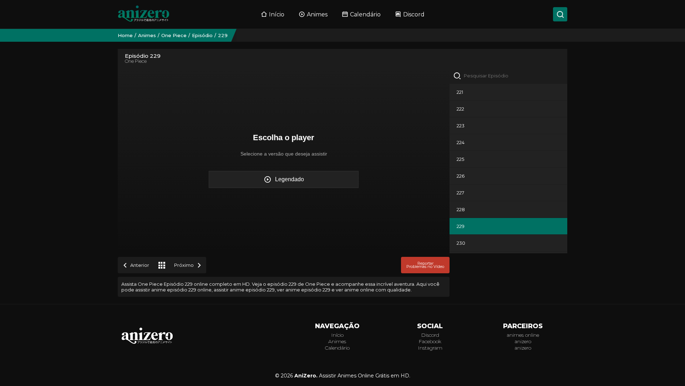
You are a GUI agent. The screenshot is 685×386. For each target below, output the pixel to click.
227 (460, 192)
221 (460, 92)
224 (461, 142)
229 (461, 226)
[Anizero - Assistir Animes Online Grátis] (147, 343)
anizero (522, 341)
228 (461, 209)
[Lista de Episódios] (161, 265)
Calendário (365, 14)
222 (460, 109)
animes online (523, 335)
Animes (317, 14)
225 (460, 159)
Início (276, 14)
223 (461, 125)
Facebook (429, 341)
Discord (414, 14)
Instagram (430, 348)
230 (461, 243)
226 (461, 176)
